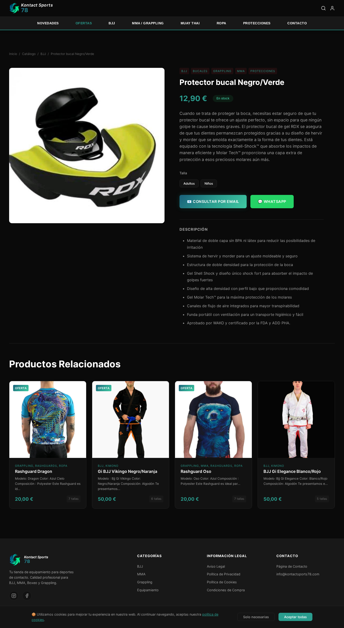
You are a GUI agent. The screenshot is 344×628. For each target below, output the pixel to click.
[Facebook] (27, 595)
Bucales (200, 71)
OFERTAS (84, 23)
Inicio (13, 54)
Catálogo (29, 54)
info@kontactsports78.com (297, 574)
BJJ (112, 23)
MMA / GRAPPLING (148, 23)
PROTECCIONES (257, 23)
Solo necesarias (256, 617)
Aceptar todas (295, 617)
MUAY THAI (190, 23)
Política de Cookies (222, 582)
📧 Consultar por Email (213, 201)
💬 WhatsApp (272, 201)
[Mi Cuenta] (332, 8)
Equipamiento (148, 590)
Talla (183, 173)
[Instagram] (13, 595)
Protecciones (262, 71)
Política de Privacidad (223, 574)
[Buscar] (323, 8)
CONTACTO (297, 23)
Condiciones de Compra (226, 590)
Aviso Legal (216, 566)
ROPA (221, 23)
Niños (209, 183)
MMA (241, 71)
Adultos (189, 183)
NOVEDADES (48, 23)
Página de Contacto (291, 566)
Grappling (222, 71)
